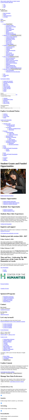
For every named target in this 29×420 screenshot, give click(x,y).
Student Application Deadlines (7, 195)
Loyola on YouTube (7, 326)
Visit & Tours (9, 42)
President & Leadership (11, 34)
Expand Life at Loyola (14, 56)
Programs (5, 131)
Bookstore (5, 100)
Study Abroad (9, 52)
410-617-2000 (4, 334)
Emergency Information (8, 349)
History (7, 31)
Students (8, 150)
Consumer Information (8, 357)
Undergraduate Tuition (8, 99)
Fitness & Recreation (10, 61)
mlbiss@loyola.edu (5, 314)
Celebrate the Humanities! (6, 224)
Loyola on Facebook (7, 323)
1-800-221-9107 (11, 334)
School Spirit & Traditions (11, 62)
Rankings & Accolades (11, 26)
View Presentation (4, 267)
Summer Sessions (9, 44)
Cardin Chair (11, 133)
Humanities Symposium (11, 137)
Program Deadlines (5, 283)
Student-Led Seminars (8, 209)
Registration (11, 143)
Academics (5, 45)
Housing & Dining (10, 59)
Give (4, 7)
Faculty (7, 51)
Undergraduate (9, 48)
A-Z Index (5, 344)
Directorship (11, 129)
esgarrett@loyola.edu (5, 309)
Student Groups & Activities (12, 60)
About (4, 24)
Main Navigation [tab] (6, 13)
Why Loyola (8, 41)
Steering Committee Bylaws (15, 128)
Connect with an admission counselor (17, 321)
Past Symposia (12, 139)
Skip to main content (5, 1)
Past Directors (12, 126)
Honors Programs (9, 55)
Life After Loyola (7, 69)
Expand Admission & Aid (16, 35)
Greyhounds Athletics (5, 78)
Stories (4, 117)
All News (5, 114)
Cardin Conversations (13, 134)
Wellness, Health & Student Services (14, 67)
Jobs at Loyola (6, 103)
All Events (5, 115)
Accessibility (6, 358)
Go (16, 94)
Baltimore (8, 64)
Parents (4, 91)
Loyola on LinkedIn (7, 327)
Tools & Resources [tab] (7, 15)
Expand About (9, 24)
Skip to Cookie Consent (15, 1)
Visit (4, 4)
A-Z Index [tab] (5, 16)
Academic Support (10, 54)
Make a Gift (5, 84)
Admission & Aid (7, 35)
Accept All (3, 373)
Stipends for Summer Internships (10, 204)
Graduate (8, 49)
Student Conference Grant (8, 211)
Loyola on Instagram (7, 325)
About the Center (7, 123)
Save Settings (4, 418)
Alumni (4, 89)
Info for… (4, 9)
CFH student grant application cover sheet (9, 233)
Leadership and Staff (10, 124)
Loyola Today (6, 116)
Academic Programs (10, 46)
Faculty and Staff (7, 88)
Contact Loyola (4, 337)
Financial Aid (9, 40)
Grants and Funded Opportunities (10, 148)
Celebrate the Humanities (11, 140)
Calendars (5, 83)
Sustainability (9, 30)
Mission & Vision (9, 32)
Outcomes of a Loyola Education (13, 71)
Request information (5, 321)
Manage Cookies (7, 360)
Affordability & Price (10, 39)
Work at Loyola (6, 86)
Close (2, 19)
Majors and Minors (7, 341)
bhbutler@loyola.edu (5, 231)
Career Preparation (10, 70)
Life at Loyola (6, 56)
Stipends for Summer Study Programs (11, 202)
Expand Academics (12, 45)
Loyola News (6, 345)
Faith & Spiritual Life (10, 65)
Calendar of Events (5, 288)
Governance (8, 127)
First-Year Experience (10, 58)
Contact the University (8, 81)
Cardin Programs (9, 132)
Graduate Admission (10, 37)
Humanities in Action (10, 142)
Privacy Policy (6, 356)
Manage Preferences (17, 373)
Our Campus (8, 27)
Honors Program (9, 135)
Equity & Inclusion (10, 29)
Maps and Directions (7, 346)
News (4, 145)
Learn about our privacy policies (7, 371)
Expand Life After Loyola (16, 69)
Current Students (6, 87)
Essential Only (9, 373)
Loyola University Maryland (7, 2)
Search (2, 21)
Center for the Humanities (6, 120)
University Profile (9, 25)
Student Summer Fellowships (9, 201)
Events (4, 147)
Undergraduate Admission (11, 36)
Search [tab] (4, 14)
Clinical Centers (6, 347)
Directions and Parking (8, 82)
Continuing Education (10, 50)
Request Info (6, 75)
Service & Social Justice (11, 66)
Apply (4, 5)
